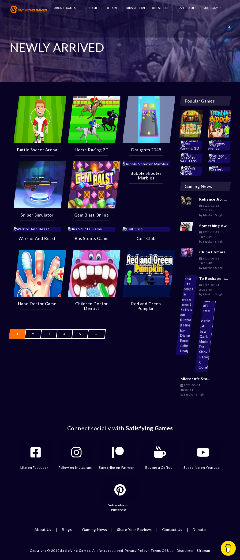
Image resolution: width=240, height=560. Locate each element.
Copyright (38, 550)
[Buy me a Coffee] (160, 452)
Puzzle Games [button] (186, 8)
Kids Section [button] (135, 8)
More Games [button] (212, 8)
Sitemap (203, 550)
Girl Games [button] (91, 8)
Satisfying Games (75, 550)
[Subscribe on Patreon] (117, 452)
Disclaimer (185, 550)
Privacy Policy (136, 550)
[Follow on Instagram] (76, 452)
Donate (199, 529)
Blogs (67, 529)
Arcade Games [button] (65, 8)
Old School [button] (160, 8)
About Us (43, 529)
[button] (229, 28)
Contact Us (172, 529)
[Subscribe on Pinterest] (120, 490)
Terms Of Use (161, 550)
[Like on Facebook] (35, 452)
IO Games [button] (113, 8)
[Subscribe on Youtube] (203, 452)
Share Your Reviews (134, 529)
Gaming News (94, 529)
